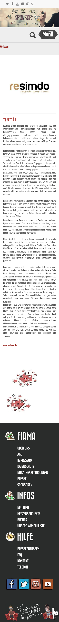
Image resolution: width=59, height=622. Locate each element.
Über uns (23, 448)
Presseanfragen (28, 549)
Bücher (22, 520)
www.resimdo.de (10, 345)
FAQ (19, 555)
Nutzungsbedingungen (32, 473)
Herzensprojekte (28, 514)
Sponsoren (24, 485)
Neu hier (23, 508)
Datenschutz (25, 466)
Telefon (22, 567)
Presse (22, 479)
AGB (19, 454)
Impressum (24, 460)
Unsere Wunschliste (31, 526)
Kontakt (22, 561)
